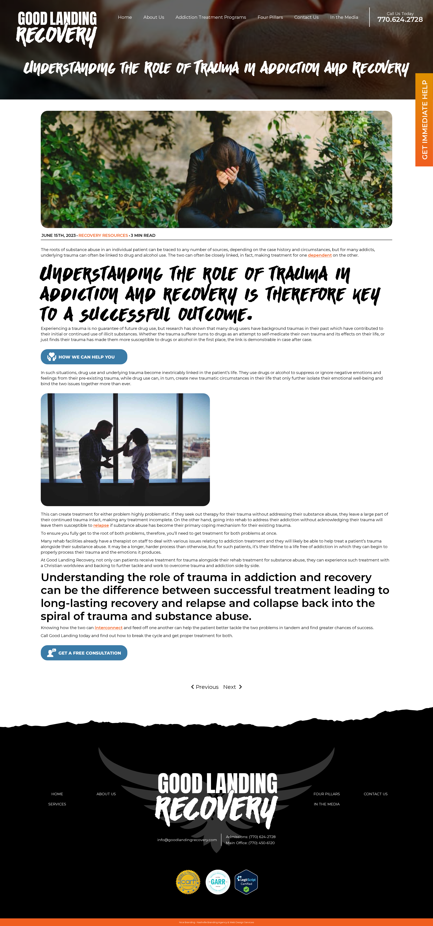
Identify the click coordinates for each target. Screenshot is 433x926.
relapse (101, 525)
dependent (320, 255)
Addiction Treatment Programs (211, 17)
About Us (153, 17)
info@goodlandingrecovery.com (187, 840)
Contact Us (306, 17)
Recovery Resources (103, 235)
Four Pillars (270, 17)
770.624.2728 (400, 19)
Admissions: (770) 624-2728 (251, 836)
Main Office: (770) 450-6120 (250, 843)
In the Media (344, 17)
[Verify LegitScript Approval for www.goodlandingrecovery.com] (246, 882)
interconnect (109, 627)
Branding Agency (217, 922)
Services (57, 804)
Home (125, 17)
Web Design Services (242, 922)
